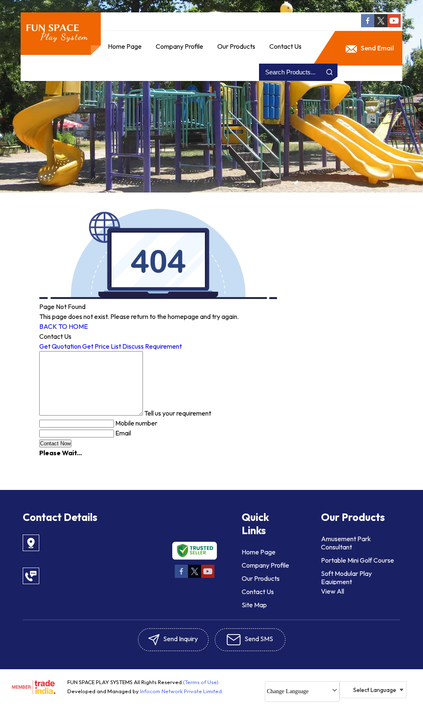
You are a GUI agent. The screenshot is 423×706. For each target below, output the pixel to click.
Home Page (125, 46)
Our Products (236, 46)
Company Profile (179, 46)
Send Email (376, 48)
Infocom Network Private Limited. (181, 691)
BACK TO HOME (63, 326)
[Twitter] (380, 25)
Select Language (374, 690)
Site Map (254, 605)
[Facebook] (367, 25)
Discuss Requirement (152, 346)
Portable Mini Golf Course (357, 560)
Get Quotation (60, 346)
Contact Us (285, 46)
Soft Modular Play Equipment (346, 577)
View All (332, 591)
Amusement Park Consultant (346, 543)
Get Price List (101, 346)
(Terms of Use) (201, 682)
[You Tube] (394, 25)
